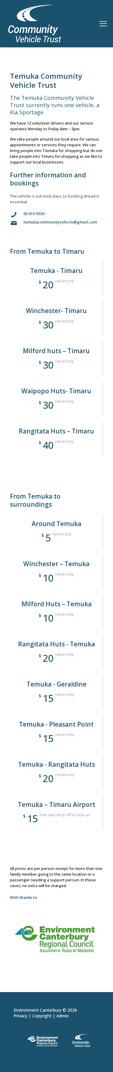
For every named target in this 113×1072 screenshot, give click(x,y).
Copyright (42, 1016)
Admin (62, 1016)
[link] (56, 938)
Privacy (20, 1016)
